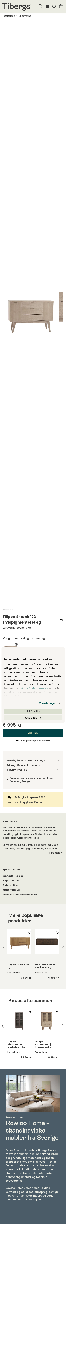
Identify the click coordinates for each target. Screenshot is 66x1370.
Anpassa (31, 718)
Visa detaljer (47, 703)
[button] (4, 609)
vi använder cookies (34, 688)
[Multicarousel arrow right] (63, 946)
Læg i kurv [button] (33, 732)
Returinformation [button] (17, 769)
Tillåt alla (33, 711)
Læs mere (54, 853)
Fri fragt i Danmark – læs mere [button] (24, 765)
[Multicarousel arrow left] (3, 946)
